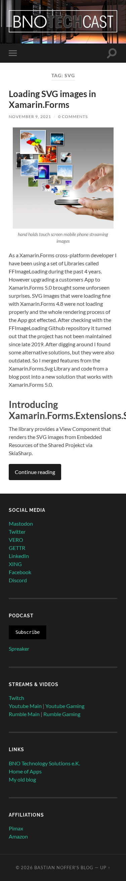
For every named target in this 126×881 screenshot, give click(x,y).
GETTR (17, 548)
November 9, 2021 (30, 116)
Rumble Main (24, 714)
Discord (18, 580)
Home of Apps (25, 771)
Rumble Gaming (61, 714)
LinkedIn (19, 556)
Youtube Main (25, 706)
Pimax (16, 828)
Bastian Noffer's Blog (63, 867)
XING (15, 564)
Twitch (16, 698)
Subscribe (27, 632)
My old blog (22, 779)
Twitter (17, 531)
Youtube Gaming (64, 706)
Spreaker (19, 648)
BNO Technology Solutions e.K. (44, 763)
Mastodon (21, 523)
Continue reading (35, 472)
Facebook (20, 572)
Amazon (18, 836)
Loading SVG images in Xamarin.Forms (52, 99)
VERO (16, 539)
